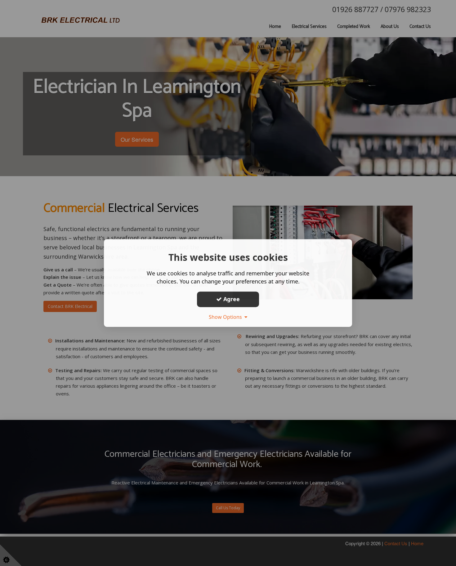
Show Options (226, 317)
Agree (231, 299)
